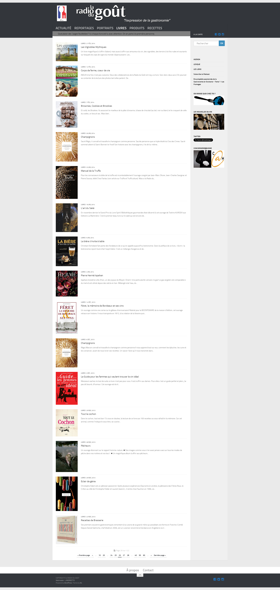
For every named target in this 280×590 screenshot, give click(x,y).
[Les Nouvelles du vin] (209, 129)
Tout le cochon (88, 414)
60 (144, 555)
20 (104, 555)
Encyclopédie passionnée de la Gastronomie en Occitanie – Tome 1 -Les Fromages (209, 81)
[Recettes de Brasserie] (67, 529)
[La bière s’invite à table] (67, 251)
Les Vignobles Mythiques (93, 47)
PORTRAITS (105, 28)
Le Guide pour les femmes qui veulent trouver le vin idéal (110, 376)
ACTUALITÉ (63, 28)
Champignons (88, 136)
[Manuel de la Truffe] (67, 182)
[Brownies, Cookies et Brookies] (67, 114)
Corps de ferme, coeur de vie (95, 70)
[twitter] (219, 34)
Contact (148, 570)
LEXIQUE (197, 64)
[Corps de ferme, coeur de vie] (67, 81)
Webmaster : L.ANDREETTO (65, 580)
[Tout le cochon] (67, 422)
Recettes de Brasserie (92, 520)
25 (116, 555)
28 (128, 555)
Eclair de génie (88, 481)
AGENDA (197, 59)
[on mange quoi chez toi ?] (209, 105)
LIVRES (121, 28)
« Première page (84, 555)
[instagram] (223, 34)
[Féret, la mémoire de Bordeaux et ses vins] (67, 317)
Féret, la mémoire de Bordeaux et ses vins (102, 305)
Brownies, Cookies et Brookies (96, 106)
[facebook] (216, 34)
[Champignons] (67, 147)
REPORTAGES (84, 28)
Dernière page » (160, 555)
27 (124, 555)
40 (136, 555)
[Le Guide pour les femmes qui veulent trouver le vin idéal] (67, 388)
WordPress (68, 583)
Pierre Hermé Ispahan (92, 275)
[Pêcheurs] (67, 456)
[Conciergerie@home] (209, 167)
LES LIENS (197, 69)
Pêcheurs (85, 445)
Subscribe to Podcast (202, 74)
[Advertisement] (210, 206)
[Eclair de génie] (67, 494)
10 (100, 555)
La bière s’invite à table (92, 241)
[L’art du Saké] (67, 217)
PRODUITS (137, 28)
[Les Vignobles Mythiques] (67, 51)
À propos (132, 570)
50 (140, 555)
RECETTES (154, 28)
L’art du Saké (87, 208)
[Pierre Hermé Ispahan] (67, 283)
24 (111, 555)
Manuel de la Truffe (91, 170)
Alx (81, 583)
